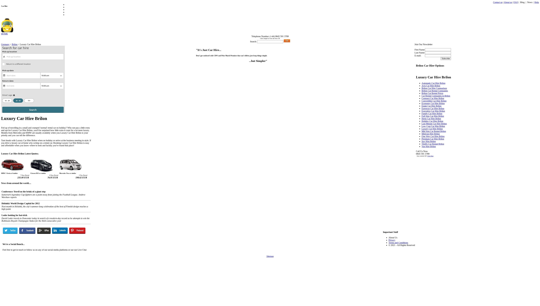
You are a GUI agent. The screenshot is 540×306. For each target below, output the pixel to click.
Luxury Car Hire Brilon (432, 129)
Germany (5, 44)
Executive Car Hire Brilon (433, 111)
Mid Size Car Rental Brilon (434, 131)
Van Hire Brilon (429, 146)
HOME (4, 34)
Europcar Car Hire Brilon (433, 108)
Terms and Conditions (398, 242)
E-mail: (418, 55)
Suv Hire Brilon (429, 141)
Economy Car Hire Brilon (433, 103)
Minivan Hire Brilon (431, 134)
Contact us (497, 2)
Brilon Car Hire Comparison (434, 88)
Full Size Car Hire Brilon (433, 116)
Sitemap (270, 256)
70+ (29, 101)
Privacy (392, 240)
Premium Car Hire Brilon (433, 139)
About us (508, 2)
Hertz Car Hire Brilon (431, 118)
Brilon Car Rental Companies (435, 91)
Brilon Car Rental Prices (432, 93)
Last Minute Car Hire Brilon (434, 123)
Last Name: (420, 52)
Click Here (430, 156)
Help (537, 2)
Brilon (14, 44)
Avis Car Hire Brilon (431, 86)
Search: (253, 41)
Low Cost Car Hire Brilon (433, 126)
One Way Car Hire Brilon (433, 136)
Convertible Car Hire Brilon (434, 101)
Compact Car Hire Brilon (433, 98)
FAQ (516, 2)
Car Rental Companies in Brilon (436, 96)
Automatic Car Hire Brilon (433, 83)
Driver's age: (7, 95)
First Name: (420, 50)
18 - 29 (7, 101)
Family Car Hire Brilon (432, 113)
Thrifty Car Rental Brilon (433, 144)
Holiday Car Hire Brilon (432, 121)
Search (33, 109)
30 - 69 (18, 101)
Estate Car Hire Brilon (431, 106)
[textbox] (33, 57)
